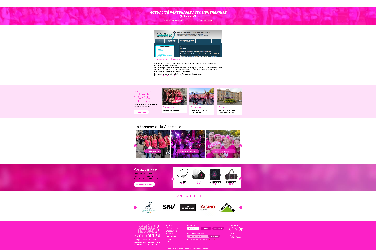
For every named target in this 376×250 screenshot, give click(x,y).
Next (241, 146)
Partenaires (176, 59)
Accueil (169, 225)
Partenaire (218, 228)
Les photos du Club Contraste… (200, 111)
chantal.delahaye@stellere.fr (172, 76)
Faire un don (193, 228)
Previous (135, 146)
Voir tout (141, 112)
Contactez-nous (170, 240)
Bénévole (205, 228)
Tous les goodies (144, 184)
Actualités (170, 234)
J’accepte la (202, 239)
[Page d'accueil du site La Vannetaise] (147, 230)
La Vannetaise (169, 20)
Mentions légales (203, 248)
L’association (171, 231)
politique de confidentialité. (201, 239)
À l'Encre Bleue (179, 248)
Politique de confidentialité (191, 248)
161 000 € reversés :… (173, 110)
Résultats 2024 (172, 228)
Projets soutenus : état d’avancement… (229, 111)
